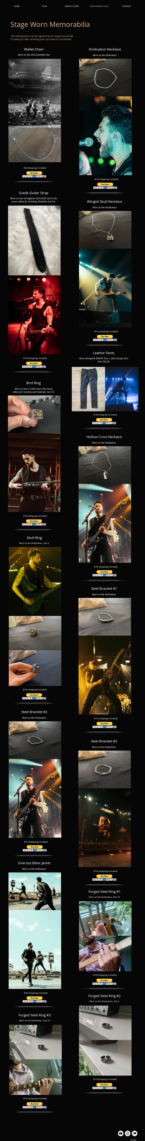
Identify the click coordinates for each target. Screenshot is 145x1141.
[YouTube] (120, 1133)
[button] (34, 174)
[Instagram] (127, 1133)
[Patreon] (134, 1133)
